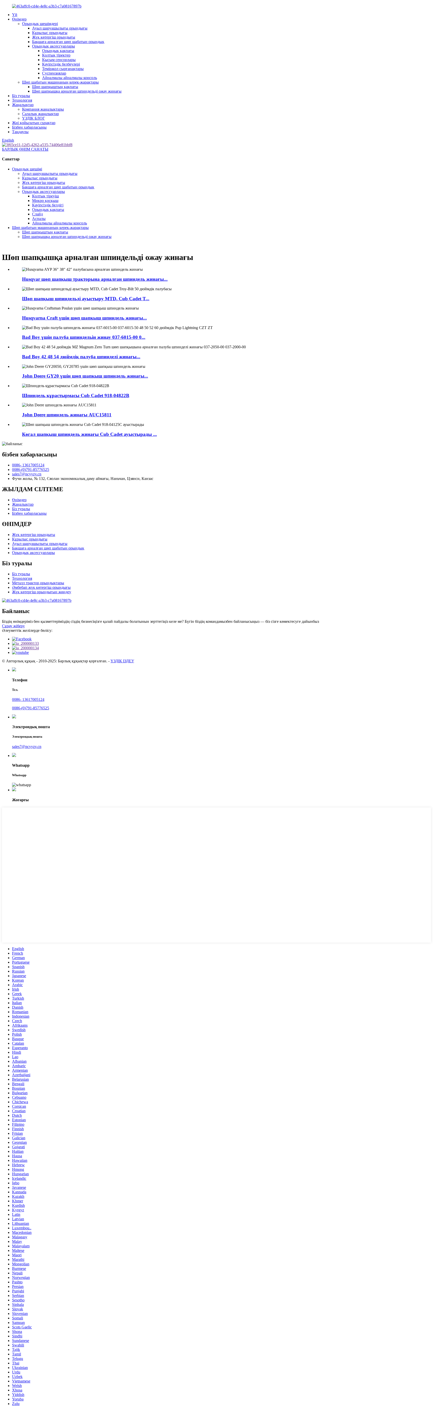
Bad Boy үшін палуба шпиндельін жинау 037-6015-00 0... (83, 337)
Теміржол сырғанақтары (63, 69)
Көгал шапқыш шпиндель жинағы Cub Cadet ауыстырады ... (89, 434)
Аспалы (39, 218)
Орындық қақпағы (58, 51)
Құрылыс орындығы (49, 33)
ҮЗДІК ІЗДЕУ (122, 661)
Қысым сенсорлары (59, 60)
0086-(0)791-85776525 (30, 469)
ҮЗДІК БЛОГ (33, 118)
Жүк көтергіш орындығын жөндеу (41, 592)
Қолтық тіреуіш (45, 196)
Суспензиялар (54, 73)
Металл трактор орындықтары (38, 583)
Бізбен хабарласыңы (29, 127)
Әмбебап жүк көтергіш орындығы (41, 587)
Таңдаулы (20, 132)
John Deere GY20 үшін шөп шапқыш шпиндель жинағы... (85, 376)
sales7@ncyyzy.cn (26, 474)
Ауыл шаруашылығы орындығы (59, 28)
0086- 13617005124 (28, 465)
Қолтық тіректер (56, 55)
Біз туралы (21, 96)
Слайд (37, 214)
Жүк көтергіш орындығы (53, 37)
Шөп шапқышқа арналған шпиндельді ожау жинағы (77, 91)
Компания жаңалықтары (43, 109)
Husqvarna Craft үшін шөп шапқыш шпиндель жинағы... (84, 318)
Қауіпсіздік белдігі (47, 205)
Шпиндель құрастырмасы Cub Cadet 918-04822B (75, 395)
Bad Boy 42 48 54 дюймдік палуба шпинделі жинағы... (81, 356)
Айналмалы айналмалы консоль (69, 78)
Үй (14, 15)
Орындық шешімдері (40, 24)
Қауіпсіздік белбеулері (61, 64)
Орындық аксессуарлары (53, 46)
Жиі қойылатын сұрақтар (33, 123)
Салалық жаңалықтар (40, 114)
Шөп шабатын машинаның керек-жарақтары (60, 82)
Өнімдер (19, 19)
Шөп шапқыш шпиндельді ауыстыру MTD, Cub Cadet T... (85, 298)
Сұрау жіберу (13, 626)
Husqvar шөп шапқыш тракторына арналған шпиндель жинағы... (95, 279)
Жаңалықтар (23, 105)
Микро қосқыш (45, 200)
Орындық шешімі (27, 169)
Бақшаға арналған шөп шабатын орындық (68, 42)
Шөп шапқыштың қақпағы (55, 87)
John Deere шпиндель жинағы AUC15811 (67, 414)
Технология (22, 100)
